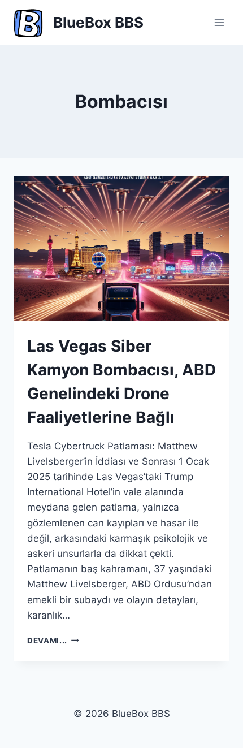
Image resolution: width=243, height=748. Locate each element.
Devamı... (53, 640)
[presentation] (121, 248)
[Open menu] (219, 22)
